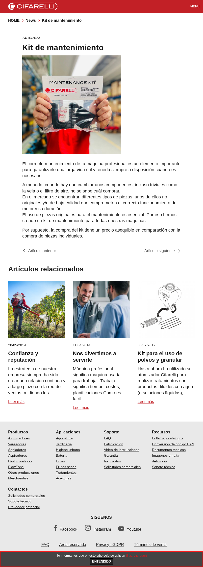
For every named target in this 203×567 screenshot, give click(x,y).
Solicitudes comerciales (122, 467)
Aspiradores (17, 455)
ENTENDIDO (101, 561)
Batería (61, 455)
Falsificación (113, 444)
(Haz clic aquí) (136, 555)
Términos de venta (150, 545)
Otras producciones (23, 472)
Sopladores (17, 450)
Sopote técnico (163, 467)
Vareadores (17, 444)
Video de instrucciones (121, 450)
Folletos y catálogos (167, 438)
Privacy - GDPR (110, 545)
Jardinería (64, 444)
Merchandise (18, 478)
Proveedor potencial (24, 507)
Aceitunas (63, 478)
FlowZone (16, 467)
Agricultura (64, 438)
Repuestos (112, 461)
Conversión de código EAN (173, 444)
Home (14, 20)
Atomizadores (19, 438)
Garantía (111, 455)
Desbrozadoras (20, 461)
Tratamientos (66, 472)
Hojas (60, 461)
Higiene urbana (68, 450)
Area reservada (72, 545)
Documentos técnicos (169, 450)
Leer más (16, 402)
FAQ (107, 438)
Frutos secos (66, 467)
